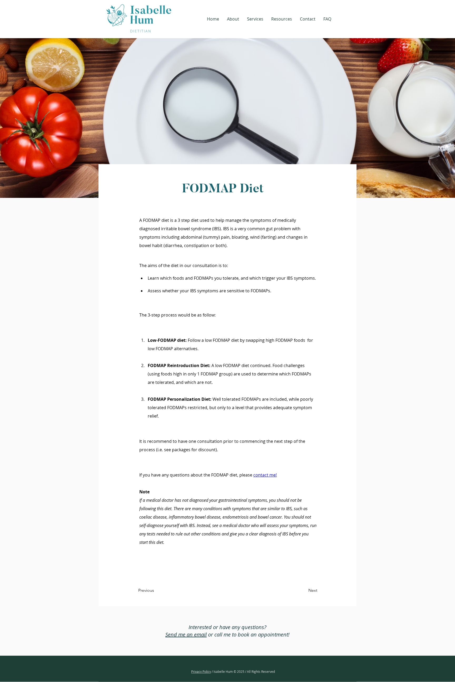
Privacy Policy (201, 671)
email (200, 634)
